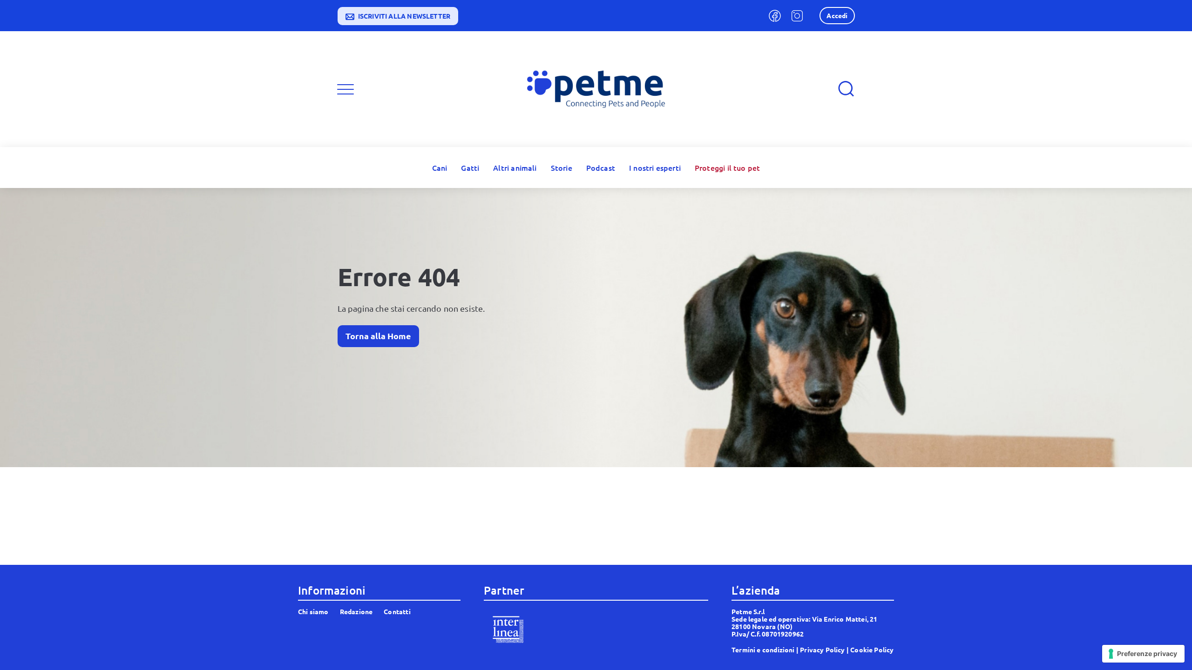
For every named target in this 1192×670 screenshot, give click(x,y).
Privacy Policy (822, 649)
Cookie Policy (872, 649)
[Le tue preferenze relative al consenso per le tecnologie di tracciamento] (1143, 654)
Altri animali (514, 167)
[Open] (345, 89)
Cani (439, 167)
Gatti (470, 167)
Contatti (397, 611)
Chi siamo (313, 611)
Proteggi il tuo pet (727, 167)
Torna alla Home (378, 335)
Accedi (836, 15)
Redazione (356, 611)
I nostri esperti (655, 167)
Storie (561, 167)
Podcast (600, 167)
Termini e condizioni (763, 649)
